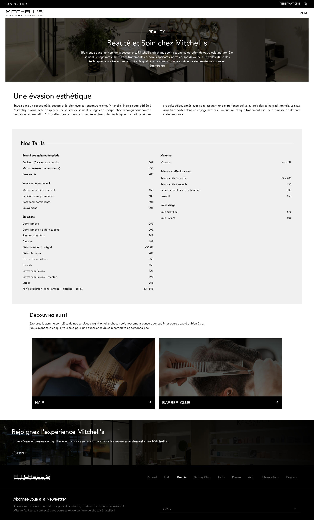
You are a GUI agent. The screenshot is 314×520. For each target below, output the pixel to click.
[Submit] (295, 509)
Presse (236, 477)
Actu (251, 477)
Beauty (182, 477)
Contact (291, 477)
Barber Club (202, 477)
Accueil (152, 477)
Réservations (270, 477)
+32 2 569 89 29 (16, 4)
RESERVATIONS (290, 4)
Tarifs (221, 477)
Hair (167, 477)
